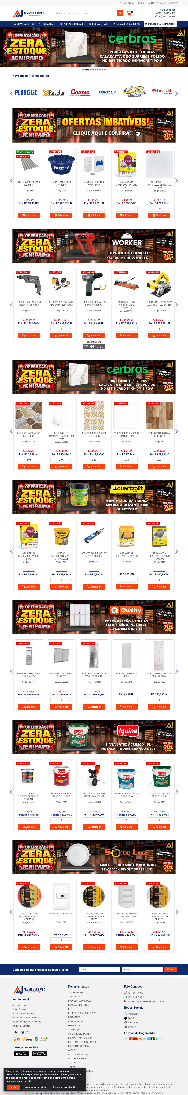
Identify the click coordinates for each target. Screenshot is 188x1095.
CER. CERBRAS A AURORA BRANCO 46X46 (126, 434)
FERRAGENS (74, 1017)
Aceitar (13, 1087)
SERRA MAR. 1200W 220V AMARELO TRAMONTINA (159, 303)
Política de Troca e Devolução (26, 1021)
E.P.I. (70, 1009)
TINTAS (72, 1067)
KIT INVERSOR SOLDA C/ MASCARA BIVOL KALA (61, 303)
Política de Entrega (21, 1026)
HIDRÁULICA (74, 1025)
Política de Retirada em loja (25, 1017)
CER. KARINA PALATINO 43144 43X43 (28, 434)
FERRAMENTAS (75, 1021)
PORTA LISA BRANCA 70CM (126, 675)
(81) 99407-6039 (167, 16)
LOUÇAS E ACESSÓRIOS (80, 1038)
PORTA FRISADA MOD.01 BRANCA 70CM (159, 675)
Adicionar (30, 215)
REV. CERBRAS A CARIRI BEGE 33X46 (94, 434)
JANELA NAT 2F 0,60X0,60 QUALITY (61, 675)
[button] (83, 69)
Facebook (133, 1022)
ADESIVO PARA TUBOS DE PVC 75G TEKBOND (94, 554)
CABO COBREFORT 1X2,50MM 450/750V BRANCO (159, 916)
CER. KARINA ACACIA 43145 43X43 (159, 434)
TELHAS (72, 1062)
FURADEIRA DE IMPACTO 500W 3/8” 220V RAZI (29, 303)
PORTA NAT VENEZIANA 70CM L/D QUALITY (94, 675)
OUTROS (72, 1050)
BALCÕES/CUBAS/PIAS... (80, 1000)
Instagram (133, 1014)
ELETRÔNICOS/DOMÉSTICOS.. (82, 1013)
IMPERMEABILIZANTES (79, 1034)
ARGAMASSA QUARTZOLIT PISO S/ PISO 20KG (159, 556)
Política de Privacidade (23, 1013)
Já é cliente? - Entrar (133, 3)
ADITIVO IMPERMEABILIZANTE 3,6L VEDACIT (61, 556)
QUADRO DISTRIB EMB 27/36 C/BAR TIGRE (126, 915)
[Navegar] (5, 48)
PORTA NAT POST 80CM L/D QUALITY (29, 675)
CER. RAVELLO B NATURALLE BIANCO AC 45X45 (159, 185)
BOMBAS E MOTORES (78, 1005)
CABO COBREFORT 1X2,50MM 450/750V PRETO (94, 916)
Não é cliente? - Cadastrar (164, 3)
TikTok (130, 1018)
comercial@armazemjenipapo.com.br (146, 1001)
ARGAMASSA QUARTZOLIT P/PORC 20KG (126, 185)
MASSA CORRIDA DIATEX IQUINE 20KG (126, 795)
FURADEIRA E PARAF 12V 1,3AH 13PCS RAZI (94, 303)
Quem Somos (19, 1009)
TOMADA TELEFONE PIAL (61, 913)
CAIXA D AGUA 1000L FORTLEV (61, 183)
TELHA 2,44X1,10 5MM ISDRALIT (29, 183)
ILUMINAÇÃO (74, 1029)
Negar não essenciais (35, 1087)
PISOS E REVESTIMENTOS (81, 1054)
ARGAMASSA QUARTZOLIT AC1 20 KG (127, 554)
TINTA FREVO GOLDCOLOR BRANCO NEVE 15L (29, 796)
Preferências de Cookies (65, 1087)
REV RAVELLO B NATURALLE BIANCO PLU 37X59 (61, 436)
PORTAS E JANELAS (78, 1058)
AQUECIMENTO (75, 996)
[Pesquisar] (120, 13)
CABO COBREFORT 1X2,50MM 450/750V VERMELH (29, 916)
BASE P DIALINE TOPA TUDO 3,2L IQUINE (61, 795)
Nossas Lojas (19, 1005)
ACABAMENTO (75, 992)
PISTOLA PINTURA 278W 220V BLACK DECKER (94, 795)
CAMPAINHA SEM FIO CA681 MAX (94, 183)
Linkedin (132, 1027)
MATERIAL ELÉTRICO (78, 1046)
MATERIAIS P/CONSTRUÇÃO (82, 1042)
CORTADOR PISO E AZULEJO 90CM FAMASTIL (127, 305)
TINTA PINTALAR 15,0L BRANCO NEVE (159, 795)
